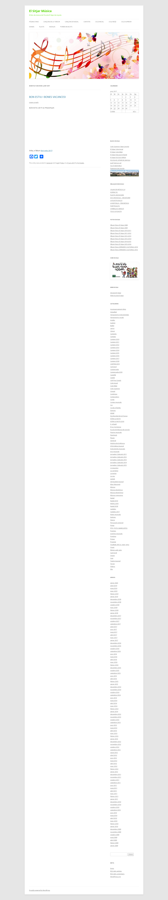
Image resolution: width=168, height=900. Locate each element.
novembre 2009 (115, 832)
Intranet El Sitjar (115, 293)
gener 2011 (114, 799)
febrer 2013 (114, 736)
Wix (111, 569)
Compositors (114, 397)
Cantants (113, 334)
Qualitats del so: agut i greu (119, 545)
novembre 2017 (115, 618)
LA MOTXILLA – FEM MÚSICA (119, 203)
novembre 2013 (115, 717)
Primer (112, 539)
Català (112, 378)
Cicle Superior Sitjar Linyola (119, 146)
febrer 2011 (114, 796)
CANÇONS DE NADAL (72, 22)
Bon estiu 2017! (46, 150)
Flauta (112, 438)
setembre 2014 (115, 695)
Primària (113, 536)
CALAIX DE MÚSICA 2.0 (117, 189)
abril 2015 (113, 679)
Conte (112, 400)
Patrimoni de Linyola (117, 168)
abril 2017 (113, 635)
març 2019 (113, 591)
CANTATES (87, 22)
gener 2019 (114, 597)
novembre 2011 (115, 777)
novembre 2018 (115, 602)
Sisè (111, 558)
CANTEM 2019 (115, 364)
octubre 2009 (114, 835)
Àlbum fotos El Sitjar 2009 (119, 228)
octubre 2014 (114, 692)
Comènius (113, 394)
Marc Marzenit (115, 484)
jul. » (134, 111)
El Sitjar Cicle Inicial (116, 149)
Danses (113, 410)
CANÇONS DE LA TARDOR (51, 22)
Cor (111, 405)
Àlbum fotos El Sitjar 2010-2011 (120, 231)
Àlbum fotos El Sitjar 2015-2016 (120, 244)
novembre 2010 (115, 805)
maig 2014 (113, 701)
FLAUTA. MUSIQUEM (117, 195)
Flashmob (113, 435)
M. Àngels (80, 163)
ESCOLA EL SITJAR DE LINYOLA (120, 160)
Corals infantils (115, 408)
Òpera (112, 520)
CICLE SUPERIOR (126, 22)
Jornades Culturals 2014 (118, 462)
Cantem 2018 (114, 361)
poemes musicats (116, 534)
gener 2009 (114, 846)
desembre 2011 (115, 774)
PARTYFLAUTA (115, 206)
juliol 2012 (113, 755)
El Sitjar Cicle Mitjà (116, 152)
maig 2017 (113, 632)
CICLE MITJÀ (112, 22)
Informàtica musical (117, 446)
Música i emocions (116, 495)
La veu (112, 476)
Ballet (112, 326)
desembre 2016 (115, 643)
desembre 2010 (115, 802)
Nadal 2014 (114, 501)
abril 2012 (113, 763)
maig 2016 (113, 657)
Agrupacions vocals (117, 317)
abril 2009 (113, 840)
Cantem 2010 (114, 339)
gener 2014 (114, 711)
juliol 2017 (113, 627)
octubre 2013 (114, 720)
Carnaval (113, 367)
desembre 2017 (115, 616)
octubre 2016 (114, 649)
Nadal (112, 498)
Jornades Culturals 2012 (118, 457)
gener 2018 (114, 613)
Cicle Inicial (114, 383)
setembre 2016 (115, 651)
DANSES (31, 27)
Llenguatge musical (117, 482)
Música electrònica (116, 493)
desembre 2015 (115, 668)
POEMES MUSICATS (66, 27)
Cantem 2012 (114, 345)
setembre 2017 (115, 624)
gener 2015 (114, 684)
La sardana (114, 471)
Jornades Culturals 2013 (118, 460)
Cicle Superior (115, 389)
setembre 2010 (115, 810)
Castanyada (114, 369)
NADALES (52, 27)
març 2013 (113, 733)
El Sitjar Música (40, 11)
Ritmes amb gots (116, 550)
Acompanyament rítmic (118, 309)
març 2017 (113, 638)
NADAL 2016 (114, 504)
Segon (112, 556)
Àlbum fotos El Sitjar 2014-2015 (120, 241)
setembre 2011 (115, 783)
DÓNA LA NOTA (115, 419)
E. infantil (113, 424)
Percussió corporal (116, 523)
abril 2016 (113, 659)
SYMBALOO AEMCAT (117, 209)
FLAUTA (41, 27)
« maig (112, 111)
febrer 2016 (114, 665)
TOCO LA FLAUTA (116, 211)
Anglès (112, 320)
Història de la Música (117, 443)
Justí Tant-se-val (115, 163)
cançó (112, 328)
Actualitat (113, 312)
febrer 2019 (114, 594)
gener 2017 (114, 640)
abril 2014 (113, 703)
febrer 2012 (114, 769)
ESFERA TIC (114, 192)
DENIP (112, 413)
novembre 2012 (115, 744)
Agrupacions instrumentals (119, 315)
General (49, 163)
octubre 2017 (114, 621)
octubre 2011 (114, 780)
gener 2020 (114, 583)
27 (115, 108)
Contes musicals (116, 402)
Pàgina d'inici (34, 22)
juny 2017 (113, 629)
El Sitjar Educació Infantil (118, 155)
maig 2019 (113, 588)
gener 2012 (114, 772)
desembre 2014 (115, 687)
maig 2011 (113, 788)
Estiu (62, 163)
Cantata (113, 337)
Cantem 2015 (114, 353)
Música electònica (116, 490)
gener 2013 (114, 739)
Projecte (113, 542)
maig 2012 (113, 761)
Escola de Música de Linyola (120, 430)
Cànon (112, 331)
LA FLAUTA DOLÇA (116, 200)
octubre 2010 (114, 807)
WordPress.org (115, 877)
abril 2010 (113, 818)
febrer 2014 (114, 709)
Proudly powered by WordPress (39, 890)
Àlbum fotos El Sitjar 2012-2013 (120, 236)
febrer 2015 (114, 681)
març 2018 (113, 607)
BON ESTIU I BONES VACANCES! (47, 97)
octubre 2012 (114, 747)
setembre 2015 (115, 673)
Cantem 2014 (114, 350)
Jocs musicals (114, 452)
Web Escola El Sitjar (117, 296)
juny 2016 (113, 654)
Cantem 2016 (114, 356)
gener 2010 (114, 826)
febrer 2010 (114, 824)
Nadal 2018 (114, 506)
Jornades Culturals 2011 (118, 454)
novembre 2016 (115, 646)
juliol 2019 (113, 586)
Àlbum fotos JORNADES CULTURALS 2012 (124, 250)
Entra (112, 868)
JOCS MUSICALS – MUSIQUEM (120, 198)
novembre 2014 (115, 690)
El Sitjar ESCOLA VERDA (118, 157)
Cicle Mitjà (113, 386)
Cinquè (112, 391)
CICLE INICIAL (99, 22)
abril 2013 (113, 731)
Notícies (113, 517)
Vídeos (112, 566)
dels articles (116, 871)
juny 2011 (113, 785)
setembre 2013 (115, 722)
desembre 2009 (115, 829)
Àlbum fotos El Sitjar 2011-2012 (120, 233)
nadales (113, 509)
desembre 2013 (115, 714)
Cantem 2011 (114, 342)
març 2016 (113, 662)
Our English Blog (115, 166)
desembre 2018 (115, 599)
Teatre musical (115, 561)
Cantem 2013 (114, 348)
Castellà (113, 375)
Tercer (112, 564)
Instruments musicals (117, 449)
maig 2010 (113, 815)
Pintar (112, 525)
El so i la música (115, 427)
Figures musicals (116, 432)
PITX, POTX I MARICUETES (118, 528)
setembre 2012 (115, 750)
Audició (112, 323)
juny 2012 (113, 758)
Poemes (113, 531)
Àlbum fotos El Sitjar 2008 (119, 225)
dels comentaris (117, 874)
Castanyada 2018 (116, 372)
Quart (112, 547)
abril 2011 (113, 791)
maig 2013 (113, 728)
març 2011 (113, 794)
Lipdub (112, 479)
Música (112, 487)
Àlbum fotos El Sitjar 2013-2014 (120, 239)
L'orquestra (114, 468)
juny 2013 (113, 725)
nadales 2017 (115, 512)
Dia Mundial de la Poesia (118, 416)
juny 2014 (113, 698)
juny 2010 (113, 813)
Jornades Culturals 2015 (118, 465)
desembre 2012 (115, 742)
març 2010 (113, 821)
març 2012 (113, 766)
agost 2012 (114, 753)
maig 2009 (113, 837)
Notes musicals (115, 514)
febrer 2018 (114, 610)
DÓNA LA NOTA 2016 (117, 421)
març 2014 (113, 706)
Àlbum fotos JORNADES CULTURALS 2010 (124, 247)
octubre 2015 (114, 670)
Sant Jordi (113, 553)
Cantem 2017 (114, 358)
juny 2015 (113, 676)
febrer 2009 (114, 843)
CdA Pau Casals (115, 380)
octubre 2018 (114, 605)
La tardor (113, 473)
